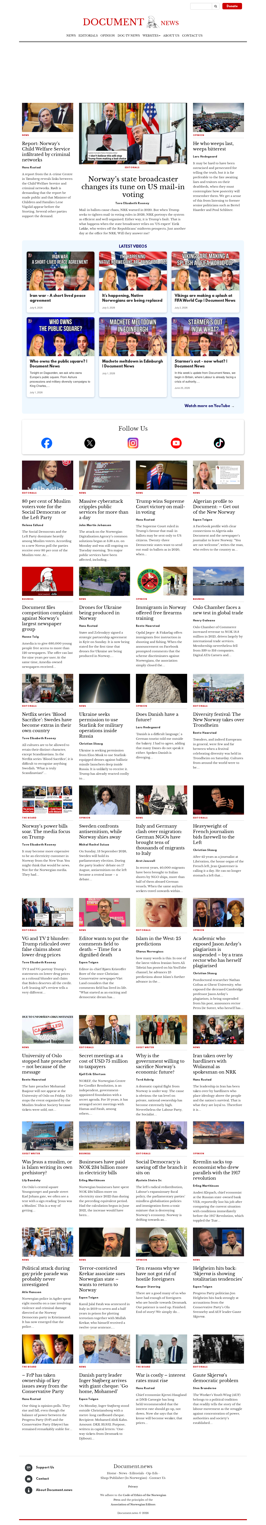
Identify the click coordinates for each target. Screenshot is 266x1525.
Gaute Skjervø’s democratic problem (215, 1378)
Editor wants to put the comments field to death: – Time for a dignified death (104, 946)
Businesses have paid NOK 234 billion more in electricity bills (103, 1167)
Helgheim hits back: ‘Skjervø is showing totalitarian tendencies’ (218, 1274)
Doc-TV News (129, 35)
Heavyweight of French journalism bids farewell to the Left (214, 834)
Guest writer (145, 1047)
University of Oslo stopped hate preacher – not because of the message (46, 1064)
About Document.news (54, 1490)
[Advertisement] (133, 72)
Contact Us (157, 1478)
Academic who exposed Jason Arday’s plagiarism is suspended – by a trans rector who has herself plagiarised (218, 952)
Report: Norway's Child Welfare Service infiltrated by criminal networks (46, 152)
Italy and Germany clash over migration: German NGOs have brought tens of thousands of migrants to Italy (160, 840)
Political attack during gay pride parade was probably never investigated (46, 1276)
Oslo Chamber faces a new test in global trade (218, 610)
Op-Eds (152, 1473)
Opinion (107, 35)
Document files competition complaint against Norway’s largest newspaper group (47, 618)
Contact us (192, 35)
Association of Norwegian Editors (133, 1504)
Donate (232, 6)
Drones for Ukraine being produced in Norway (100, 613)
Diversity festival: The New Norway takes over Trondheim (218, 720)
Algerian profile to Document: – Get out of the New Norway (216, 507)
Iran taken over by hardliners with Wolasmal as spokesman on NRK (214, 1064)
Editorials (88, 35)
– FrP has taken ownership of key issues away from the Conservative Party (45, 1383)
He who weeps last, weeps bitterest (213, 146)
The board (29, 818)
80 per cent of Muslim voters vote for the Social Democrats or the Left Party (46, 509)
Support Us (45, 1467)
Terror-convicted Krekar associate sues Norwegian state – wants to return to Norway (102, 1279)
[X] (89, 443)
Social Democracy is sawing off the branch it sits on (161, 1167)
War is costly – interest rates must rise (160, 1378)
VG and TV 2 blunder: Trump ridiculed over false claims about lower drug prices (46, 946)
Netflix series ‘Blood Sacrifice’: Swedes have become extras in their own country (47, 722)
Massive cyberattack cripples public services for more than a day (103, 509)
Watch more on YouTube (208, 406)
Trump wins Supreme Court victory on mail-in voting (160, 507)
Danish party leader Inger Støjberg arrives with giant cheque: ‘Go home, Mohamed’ (103, 1383)
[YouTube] (176, 443)
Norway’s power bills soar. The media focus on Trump (46, 832)
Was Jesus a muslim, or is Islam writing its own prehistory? (47, 1167)
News (71, 35)
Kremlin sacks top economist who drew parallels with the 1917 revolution (216, 1170)
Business (27, 599)
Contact (42, 1479)
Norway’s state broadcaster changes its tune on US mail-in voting (133, 187)
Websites (151, 35)
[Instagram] (133, 443)
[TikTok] (219, 443)
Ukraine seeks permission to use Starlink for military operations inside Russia (101, 725)
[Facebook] (46, 443)
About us (171, 35)
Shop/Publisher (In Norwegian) (123, 1478)
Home (111, 1473)
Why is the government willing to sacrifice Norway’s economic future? (160, 1064)
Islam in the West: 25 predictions (158, 941)
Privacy (133, 1486)
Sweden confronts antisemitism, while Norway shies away (100, 832)
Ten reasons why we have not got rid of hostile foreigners (158, 1274)
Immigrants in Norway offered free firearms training (161, 613)
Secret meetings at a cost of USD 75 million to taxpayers (103, 1061)
